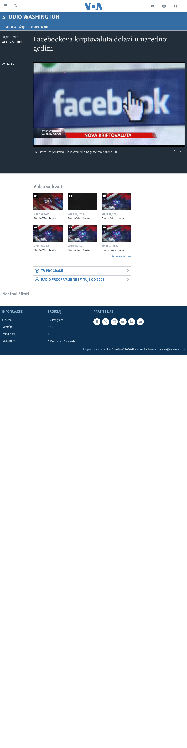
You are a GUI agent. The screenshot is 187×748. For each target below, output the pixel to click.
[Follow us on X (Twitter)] (105, 321)
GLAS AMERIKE (12, 42)
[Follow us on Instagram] (114, 321)
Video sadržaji (15, 27)
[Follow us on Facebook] (97, 321)
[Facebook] (175, 6)
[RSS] (131, 321)
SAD (50, 327)
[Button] (8, 65)
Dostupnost (9, 341)
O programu (39, 27)
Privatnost (8, 334)
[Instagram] (164, 6)
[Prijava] (140, 321)
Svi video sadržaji (121, 256)
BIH (50, 334)
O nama (7, 320)
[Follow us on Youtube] (122, 321)
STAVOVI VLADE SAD (61, 341)
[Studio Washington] (48, 201)
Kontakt (7, 327)
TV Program (55, 320)
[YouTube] (152, 6)
